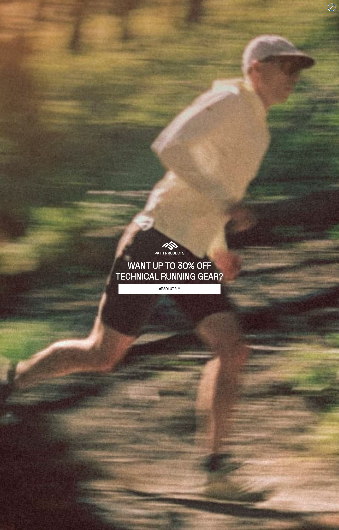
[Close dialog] (331, 7)
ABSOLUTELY (169, 288)
